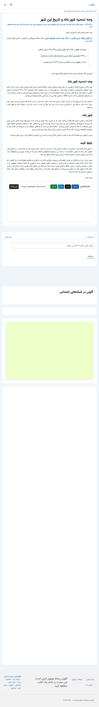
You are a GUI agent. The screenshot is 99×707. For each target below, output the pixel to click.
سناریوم (13, 688)
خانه (95, 11)
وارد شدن (8, 237)
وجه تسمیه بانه (27, 24)
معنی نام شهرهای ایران (40, 24)
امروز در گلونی (89, 11)
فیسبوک (75, 187)
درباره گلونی (90, 679)
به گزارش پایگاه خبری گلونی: (81, 38)
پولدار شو (16, 679)
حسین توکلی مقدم (77, 24)
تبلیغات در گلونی (77, 679)
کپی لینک (14, 186)
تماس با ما (88, 685)
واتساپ (54, 187)
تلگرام (61, 187)
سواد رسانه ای (8, 676)
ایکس (68, 187)
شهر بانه (69, 24)
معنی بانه (63, 24)
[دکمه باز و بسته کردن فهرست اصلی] (4, 4)
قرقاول (11, 685)
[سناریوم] (49, 350)
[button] (11, 5)
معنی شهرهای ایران (53, 24)
